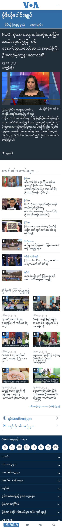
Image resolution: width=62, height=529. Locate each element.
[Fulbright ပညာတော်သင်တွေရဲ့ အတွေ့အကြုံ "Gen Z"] (15, 339)
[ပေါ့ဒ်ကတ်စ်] (48, 447)
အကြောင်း (36, 24)
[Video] (27, 525)
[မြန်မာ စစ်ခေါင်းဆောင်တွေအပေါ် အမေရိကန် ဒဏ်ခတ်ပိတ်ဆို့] (12, 260)
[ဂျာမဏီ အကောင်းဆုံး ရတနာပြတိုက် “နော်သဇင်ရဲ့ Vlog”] (15, 303)
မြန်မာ (27, 178)
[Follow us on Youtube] (19, 447)
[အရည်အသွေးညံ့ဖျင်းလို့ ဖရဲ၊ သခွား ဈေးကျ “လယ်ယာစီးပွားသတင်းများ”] (15, 375)
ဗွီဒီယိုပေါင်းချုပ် (31, 257)
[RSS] (41, 447)
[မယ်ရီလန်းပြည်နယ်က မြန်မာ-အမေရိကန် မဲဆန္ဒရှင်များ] (12, 244)
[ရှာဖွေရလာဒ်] (54, 525)
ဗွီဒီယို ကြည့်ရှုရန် (14, 24)
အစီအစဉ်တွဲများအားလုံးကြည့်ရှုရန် (44, 406)
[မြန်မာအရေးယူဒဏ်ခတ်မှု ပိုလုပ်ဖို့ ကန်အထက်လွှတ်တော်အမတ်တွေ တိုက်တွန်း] (12, 226)
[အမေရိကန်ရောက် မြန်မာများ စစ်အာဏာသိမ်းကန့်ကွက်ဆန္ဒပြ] (12, 275)
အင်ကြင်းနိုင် (8, 67)
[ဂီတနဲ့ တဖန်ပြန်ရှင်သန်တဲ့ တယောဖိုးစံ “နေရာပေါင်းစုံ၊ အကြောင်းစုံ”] (46, 303)
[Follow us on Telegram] (34, 447)
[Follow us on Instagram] (27, 447)
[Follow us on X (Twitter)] (12, 447)
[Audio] (40, 525)
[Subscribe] (55, 447)
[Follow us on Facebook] (5, 447)
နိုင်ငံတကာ (29, 241)
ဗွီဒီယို (26, 272)
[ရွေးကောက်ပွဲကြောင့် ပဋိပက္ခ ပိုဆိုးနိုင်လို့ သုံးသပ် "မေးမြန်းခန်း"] (46, 339)
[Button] (7, 154)
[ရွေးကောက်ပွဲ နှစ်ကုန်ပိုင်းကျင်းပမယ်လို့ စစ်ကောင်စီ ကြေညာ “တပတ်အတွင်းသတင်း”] (46, 375)
